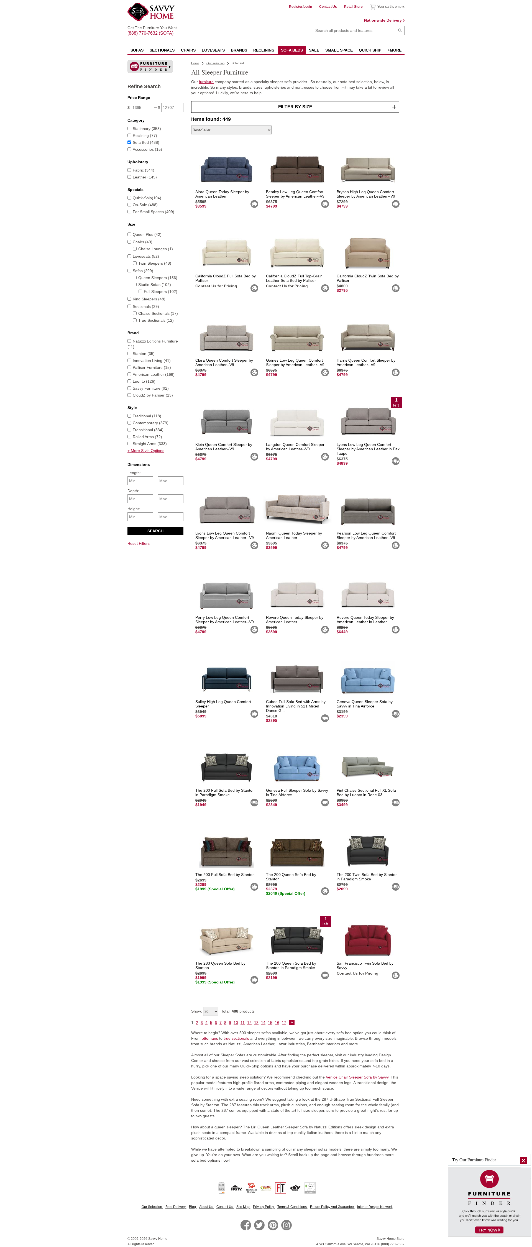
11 (243, 1022)
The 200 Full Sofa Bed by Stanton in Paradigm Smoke (225, 792)
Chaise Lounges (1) (155, 249)
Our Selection (152, 1207)
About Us (206, 1207)
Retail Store (353, 7)
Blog (193, 1207)
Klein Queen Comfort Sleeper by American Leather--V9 (223, 446)
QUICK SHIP (370, 50)
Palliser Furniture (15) (152, 367)
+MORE (394, 50)
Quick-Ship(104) (147, 198)
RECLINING (264, 50)
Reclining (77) (145, 135)
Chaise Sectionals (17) (158, 313)
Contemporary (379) (150, 423)
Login (307, 7)
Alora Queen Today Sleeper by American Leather (222, 194)
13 (256, 1022)
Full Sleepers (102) (160, 291)
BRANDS (239, 50)
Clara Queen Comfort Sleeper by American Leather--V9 (224, 362)
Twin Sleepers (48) (154, 263)
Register (296, 7)
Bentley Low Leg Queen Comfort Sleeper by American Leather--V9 (295, 194)
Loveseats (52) (146, 256)
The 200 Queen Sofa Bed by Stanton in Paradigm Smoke (291, 965)
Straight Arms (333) (150, 443)
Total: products (238, 1011)
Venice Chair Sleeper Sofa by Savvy (357, 1077)
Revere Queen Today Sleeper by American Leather (294, 619)
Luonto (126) (144, 381)
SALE (314, 50)
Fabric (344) (143, 170)
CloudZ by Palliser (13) (153, 395)
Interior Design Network (375, 1207)
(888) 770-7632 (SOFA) (152, 28)
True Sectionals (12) (156, 320)
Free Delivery (175, 1207)
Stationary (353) (147, 128)
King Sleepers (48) (149, 299)
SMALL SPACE (339, 50)
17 (284, 1022)
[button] (523, 1160)
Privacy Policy (264, 1207)
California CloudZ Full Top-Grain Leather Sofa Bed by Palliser (294, 278)
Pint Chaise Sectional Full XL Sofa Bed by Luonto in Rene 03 (366, 792)
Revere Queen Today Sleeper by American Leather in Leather (365, 619)
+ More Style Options (145, 450)
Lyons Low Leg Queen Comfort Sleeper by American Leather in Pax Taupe (368, 449)
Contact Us (328, 7)
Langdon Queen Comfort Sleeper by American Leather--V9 (295, 446)
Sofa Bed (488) (146, 142)
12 (249, 1022)
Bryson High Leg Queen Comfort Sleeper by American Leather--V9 (366, 194)
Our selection (215, 63)
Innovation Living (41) (152, 360)
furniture (206, 82)
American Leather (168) (154, 374)
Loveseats (213, 50)
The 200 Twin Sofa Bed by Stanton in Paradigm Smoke (367, 876)
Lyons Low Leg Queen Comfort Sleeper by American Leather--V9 (224, 535)
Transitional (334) (148, 430)
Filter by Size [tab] (295, 106)
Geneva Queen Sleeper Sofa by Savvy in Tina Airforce (365, 703)
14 (263, 1022)
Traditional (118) (147, 416)
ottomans (210, 1038)
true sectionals (236, 1038)
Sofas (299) (143, 271)
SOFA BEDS (292, 50)
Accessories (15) (147, 149)
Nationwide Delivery (383, 20)
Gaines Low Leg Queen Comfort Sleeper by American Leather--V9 (295, 362)
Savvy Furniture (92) (151, 388)
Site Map (243, 1207)
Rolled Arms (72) (147, 437)
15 (270, 1022)
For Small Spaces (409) (153, 211)
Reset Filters (138, 543)
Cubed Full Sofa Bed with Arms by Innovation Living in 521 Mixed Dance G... (296, 706)
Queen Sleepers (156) (157, 277)
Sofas (137, 50)
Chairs (188, 50)
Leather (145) (145, 177)
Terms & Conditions (292, 1207)
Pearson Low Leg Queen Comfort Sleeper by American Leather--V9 (366, 535)
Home (195, 63)
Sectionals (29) (146, 306)
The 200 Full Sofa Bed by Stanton (225, 874)
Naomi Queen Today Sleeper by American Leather (294, 535)
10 (236, 1022)
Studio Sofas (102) (154, 284)
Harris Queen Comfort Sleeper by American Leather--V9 (366, 362)
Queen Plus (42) (147, 234)
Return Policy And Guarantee (332, 1207)
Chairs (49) (142, 242)
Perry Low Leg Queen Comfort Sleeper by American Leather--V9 (224, 619)
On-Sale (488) (145, 205)
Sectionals (162, 50)
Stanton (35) (144, 353)
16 (277, 1022)
